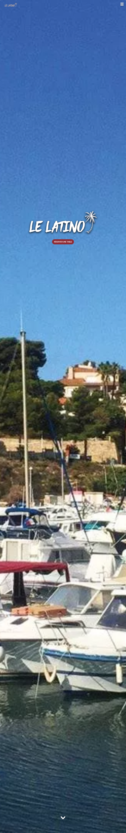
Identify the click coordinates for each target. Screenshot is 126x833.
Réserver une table (63, 242)
